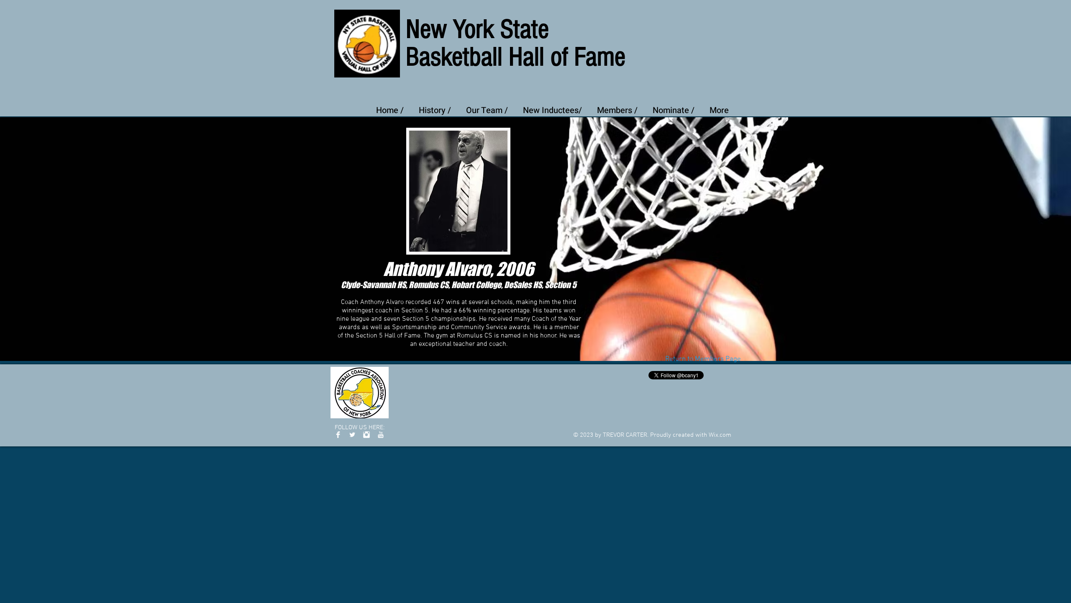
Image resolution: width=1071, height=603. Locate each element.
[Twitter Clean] (352, 434)
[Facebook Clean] (338, 434)
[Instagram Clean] (366, 434)
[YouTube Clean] (380, 434)
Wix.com (720, 435)
